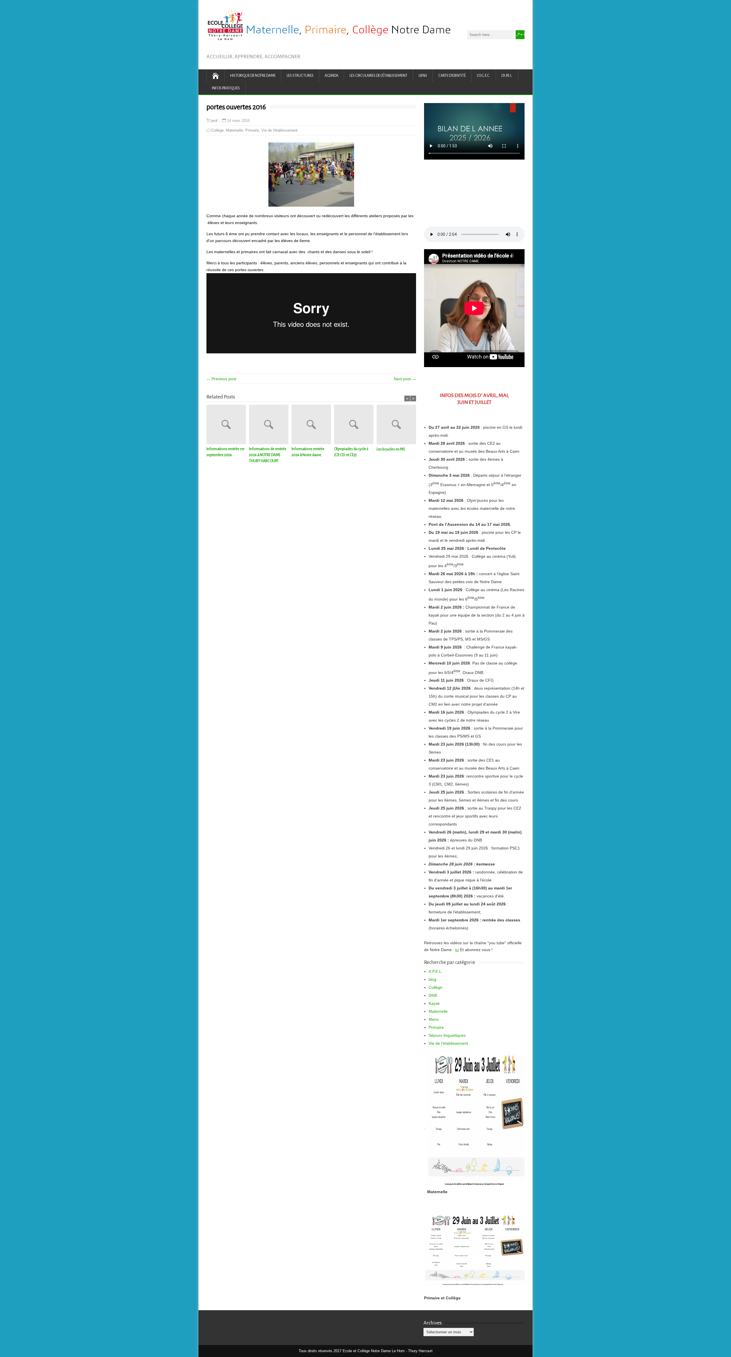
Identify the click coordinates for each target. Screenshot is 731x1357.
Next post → (405, 379)
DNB (433, 995)
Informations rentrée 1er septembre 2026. (225, 452)
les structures (300, 76)
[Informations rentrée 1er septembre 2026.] (227, 425)
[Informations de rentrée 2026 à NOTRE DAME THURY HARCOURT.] (270, 425)
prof (214, 121)
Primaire (252, 130)
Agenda (331, 76)
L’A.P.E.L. (507, 76)
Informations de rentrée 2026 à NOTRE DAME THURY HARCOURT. (267, 455)
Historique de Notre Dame (253, 76)
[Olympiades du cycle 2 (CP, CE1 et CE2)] (355, 425)
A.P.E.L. (436, 971)
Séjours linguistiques (447, 1035)
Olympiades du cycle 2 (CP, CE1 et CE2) (351, 452)
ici (457, 949)
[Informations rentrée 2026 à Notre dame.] (313, 425)
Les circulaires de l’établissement (378, 76)
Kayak (434, 1003)
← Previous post (221, 379)
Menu (434, 1019)
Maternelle (234, 130)
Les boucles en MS (391, 449)
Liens (423, 76)
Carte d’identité (452, 76)
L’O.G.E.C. (483, 76)
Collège (217, 130)
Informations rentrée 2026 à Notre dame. (308, 452)
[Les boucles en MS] (398, 425)
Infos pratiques (226, 88)
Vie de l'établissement (279, 130)
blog (432, 979)
